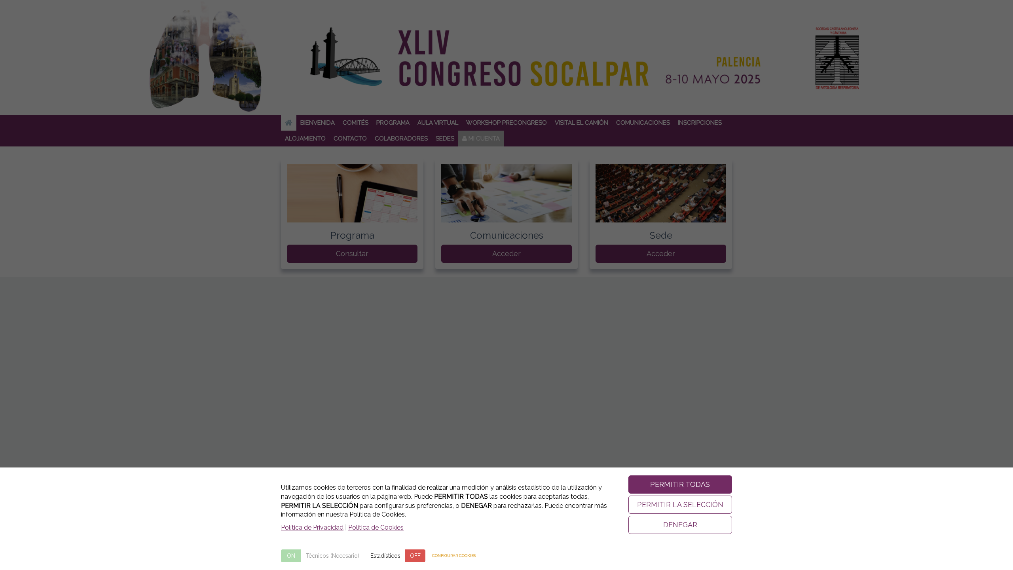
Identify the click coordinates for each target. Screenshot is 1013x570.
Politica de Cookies (376, 527)
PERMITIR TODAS (680, 484)
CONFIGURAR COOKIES (454, 555)
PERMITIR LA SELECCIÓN (680, 504)
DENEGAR (680, 525)
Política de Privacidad (312, 527)
